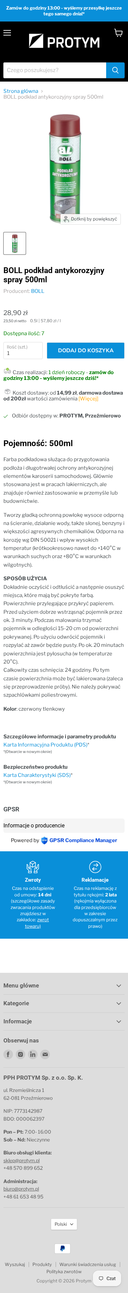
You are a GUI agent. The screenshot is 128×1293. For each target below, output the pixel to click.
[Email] (45, 1054)
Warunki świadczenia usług (87, 1264)
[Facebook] (8, 1054)
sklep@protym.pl (21, 1160)
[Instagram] (20, 1054)
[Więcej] (88, 399)
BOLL (37, 291)
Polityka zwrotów (64, 1271)
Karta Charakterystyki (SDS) (37, 775)
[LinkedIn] (33, 1054)
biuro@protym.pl (21, 1189)
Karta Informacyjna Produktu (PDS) (45, 745)
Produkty (42, 1264)
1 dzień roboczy (66, 372)
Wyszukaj (15, 1264)
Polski (61, 1224)
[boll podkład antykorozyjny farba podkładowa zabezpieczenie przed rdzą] (15, 243)
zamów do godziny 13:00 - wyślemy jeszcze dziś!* (58, 375)
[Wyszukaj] (115, 70)
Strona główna (20, 91)
